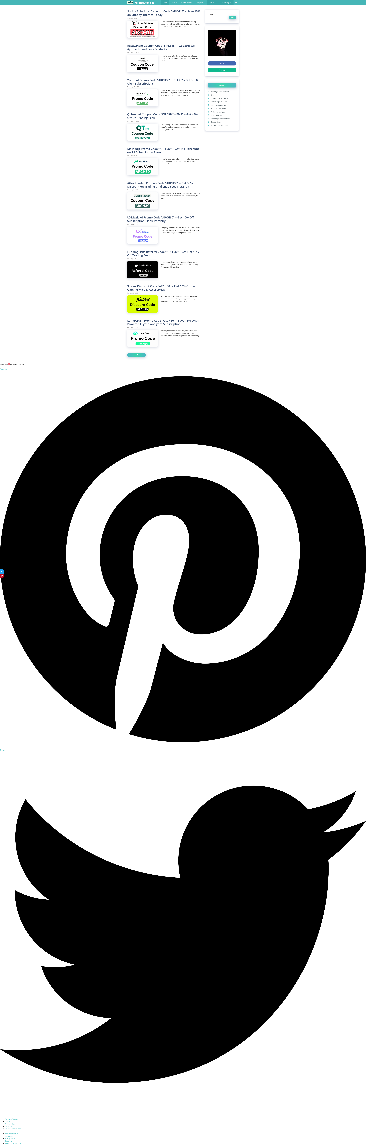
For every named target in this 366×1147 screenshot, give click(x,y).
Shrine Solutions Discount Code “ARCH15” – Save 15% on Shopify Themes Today (163, 13)
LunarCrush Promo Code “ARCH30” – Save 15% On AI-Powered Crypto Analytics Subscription (163, 322)
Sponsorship (225, 3)
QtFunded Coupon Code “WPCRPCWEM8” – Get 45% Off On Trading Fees (162, 116)
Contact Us (9, 1121)
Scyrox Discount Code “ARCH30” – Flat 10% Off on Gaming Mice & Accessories (161, 287)
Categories (199, 3)
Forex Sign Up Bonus (218, 108)
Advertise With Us (186, 3)
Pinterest (222, 70)
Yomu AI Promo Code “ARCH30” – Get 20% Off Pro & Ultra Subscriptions (162, 81)
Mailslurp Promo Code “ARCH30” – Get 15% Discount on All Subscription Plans (163, 150)
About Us (174, 3)
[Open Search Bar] (236, 2)
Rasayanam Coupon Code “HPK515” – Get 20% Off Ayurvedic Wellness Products (161, 47)
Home (165, 3)
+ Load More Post (137, 355)
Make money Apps (218, 112)
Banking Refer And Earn (220, 91)
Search (210, 15)
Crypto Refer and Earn (219, 98)
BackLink (212, 3)
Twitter (222, 63)
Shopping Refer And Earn (220, 119)
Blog (212, 95)
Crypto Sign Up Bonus (219, 102)
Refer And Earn (216, 115)
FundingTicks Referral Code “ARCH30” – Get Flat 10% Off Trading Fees (163, 253)
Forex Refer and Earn (219, 105)
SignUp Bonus (216, 122)
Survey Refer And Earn (219, 125)
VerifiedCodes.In (144, 2)
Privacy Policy (10, 1124)
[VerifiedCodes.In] (130, 2)
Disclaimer (9, 1126)
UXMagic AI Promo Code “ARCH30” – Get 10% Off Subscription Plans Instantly (160, 219)
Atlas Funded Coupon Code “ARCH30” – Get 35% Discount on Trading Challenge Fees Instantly (160, 184)
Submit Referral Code (13, 1129)
